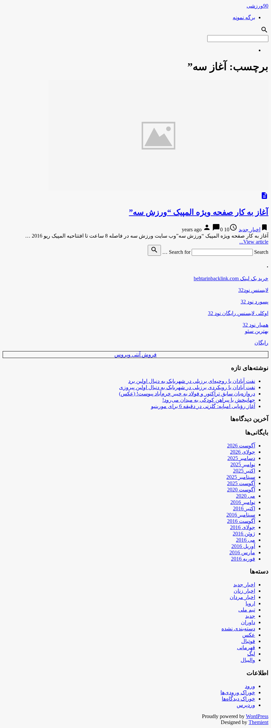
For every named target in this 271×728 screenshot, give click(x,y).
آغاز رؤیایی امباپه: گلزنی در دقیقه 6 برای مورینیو (203, 406)
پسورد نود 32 (254, 301)
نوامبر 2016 (242, 502)
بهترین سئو (256, 331)
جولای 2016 (242, 527)
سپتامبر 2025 (240, 477)
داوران (248, 622)
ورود (250, 686)
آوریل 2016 (243, 546)
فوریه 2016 (243, 559)
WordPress (257, 716)
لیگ (251, 654)
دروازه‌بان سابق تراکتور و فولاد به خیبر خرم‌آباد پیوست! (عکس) (187, 393)
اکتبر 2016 (244, 508)
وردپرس (246, 705)
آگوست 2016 (241, 521)
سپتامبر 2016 (240, 515)
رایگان (261, 342)
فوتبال (248, 641)
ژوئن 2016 (244, 533)
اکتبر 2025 (244, 471)
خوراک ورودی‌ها (237, 692)
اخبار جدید (249, 229)
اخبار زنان (244, 591)
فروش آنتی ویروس (135, 354)
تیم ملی (246, 610)
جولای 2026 (242, 452)
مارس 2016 (242, 552)
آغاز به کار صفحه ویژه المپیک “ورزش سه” (198, 212)
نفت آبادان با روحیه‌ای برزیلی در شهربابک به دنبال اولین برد (191, 381)
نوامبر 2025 (242, 464)
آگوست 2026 (241, 445)
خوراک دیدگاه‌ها (238, 699)
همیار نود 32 (255, 325)
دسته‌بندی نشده (238, 628)
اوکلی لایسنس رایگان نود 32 (238, 313)
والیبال (248, 660)
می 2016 (245, 540)
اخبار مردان (242, 597)
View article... (253, 242)
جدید (250, 616)
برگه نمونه (244, 17)
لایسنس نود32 (253, 290)
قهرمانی (246, 647)
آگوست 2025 (241, 483)
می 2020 (245, 496)
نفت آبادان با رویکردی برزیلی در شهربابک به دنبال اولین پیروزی (187, 387)
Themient (258, 722)
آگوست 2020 (241, 489)
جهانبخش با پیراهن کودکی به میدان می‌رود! (208, 400)
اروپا (250, 603)
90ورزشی (257, 6)
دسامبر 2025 (241, 458)
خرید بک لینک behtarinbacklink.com (231, 278)
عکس (248, 635)
